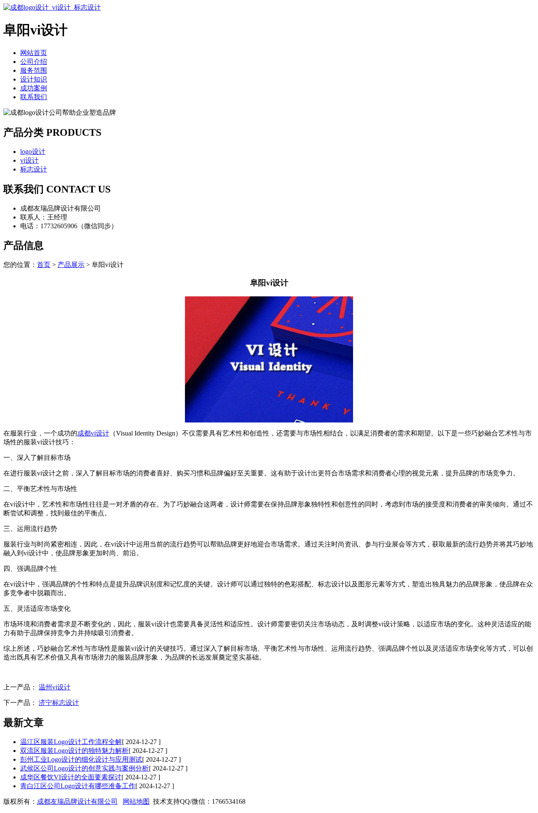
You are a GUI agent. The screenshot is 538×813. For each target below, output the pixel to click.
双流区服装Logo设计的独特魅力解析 (74, 750)
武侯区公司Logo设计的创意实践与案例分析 (84, 768)
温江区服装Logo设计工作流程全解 (71, 741)
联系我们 (33, 96)
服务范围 (33, 70)
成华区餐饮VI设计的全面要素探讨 (70, 777)
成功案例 (33, 88)
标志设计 (33, 169)
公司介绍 (33, 61)
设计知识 (33, 79)
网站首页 (33, 52)
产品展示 (71, 264)
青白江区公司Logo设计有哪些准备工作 (77, 785)
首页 (43, 264)
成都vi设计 (93, 433)
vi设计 (29, 160)
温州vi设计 (55, 687)
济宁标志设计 (59, 702)
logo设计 (32, 151)
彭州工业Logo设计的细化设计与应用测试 (81, 759)
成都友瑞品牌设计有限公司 (77, 801)
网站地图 (136, 801)
